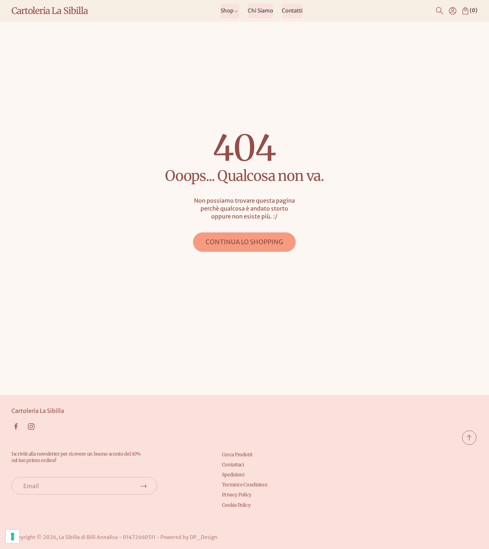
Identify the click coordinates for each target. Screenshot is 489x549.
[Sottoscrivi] (143, 486)
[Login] (452, 10)
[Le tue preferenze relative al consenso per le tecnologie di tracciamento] (12, 536)
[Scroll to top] (469, 442)
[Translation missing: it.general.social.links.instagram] (31, 426)
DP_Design (203, 537)
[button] (439, 10)
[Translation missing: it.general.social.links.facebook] (15, 426)
